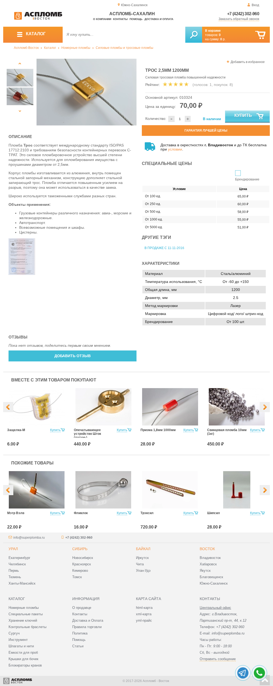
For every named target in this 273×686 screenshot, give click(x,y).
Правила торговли (87, 627)
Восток (207, 549)
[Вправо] (265, 407)
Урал (13, 549)
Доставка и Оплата (87, 620)
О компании (102, 19)
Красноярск (81, 564)
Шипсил (213, 513)
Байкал (143, 549)
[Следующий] (20, 111)
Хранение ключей (23, 620)
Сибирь (79, 549)
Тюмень (15, 577)
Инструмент (18, 640)
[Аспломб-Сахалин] (38, 19)
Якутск (205, 571)
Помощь (136, 19)
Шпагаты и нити (21, 646)
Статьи (77, 646)
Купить (243, 115)
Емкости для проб (23, 652)
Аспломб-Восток (26, 48)
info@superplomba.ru (29, 537)
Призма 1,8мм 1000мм (158, 430)
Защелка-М (16, 430)
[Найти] (193, 35)
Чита (140, 564)
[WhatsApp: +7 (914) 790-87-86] (259, 673)
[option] (86, 92)
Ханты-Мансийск (22, 583)
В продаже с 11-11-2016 (164, 248)
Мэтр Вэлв (15, 513)
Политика (79, 633)
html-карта (144, 608)
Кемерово (80, 571)
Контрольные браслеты (27, 627)
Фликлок (81, 513)
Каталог (50, 48)
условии (175, 149)
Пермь (14, 571)
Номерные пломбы (75, 48)
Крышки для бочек (23, 659)
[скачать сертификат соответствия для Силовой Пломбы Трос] (22, 273)
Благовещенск (211, 577)
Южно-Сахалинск (214, 583)
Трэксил (147, 513)
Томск (77, 577)
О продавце (81, 608)
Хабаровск (208, 564)
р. (223, 39)
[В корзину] (260, 35)
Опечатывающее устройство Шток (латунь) (87, 433)
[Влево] (8, 407)
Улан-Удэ (143, 571)
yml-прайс (144, 620)
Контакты (120, 19)
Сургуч (14, 633)
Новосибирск (82, 558)
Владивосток (210, 558)
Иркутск (142, 558)
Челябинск (17, 564)
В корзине (213, 31)
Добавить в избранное (248, 62)
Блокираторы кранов (25, 665)
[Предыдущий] (20, 63)
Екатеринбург (19, 558)
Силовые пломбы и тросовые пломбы (124, 48)
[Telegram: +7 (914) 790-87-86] (243, 673)
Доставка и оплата (158, 19)
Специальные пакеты (26, 614)
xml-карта (143, 614)
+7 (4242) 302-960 (243, 13)
